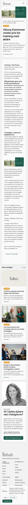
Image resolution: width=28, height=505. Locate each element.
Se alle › (24, 267)
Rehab (4, 468)
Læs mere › (6, 301)
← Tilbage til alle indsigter (11, 254)
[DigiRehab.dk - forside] (7, 3)
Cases (16, 464)
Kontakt (17, 472)
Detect (4, 471)
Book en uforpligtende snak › (13, 438)
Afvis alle (12, 497)
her (16, 248)
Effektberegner (18, 480)
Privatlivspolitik (18, 485)
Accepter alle (7, 501)
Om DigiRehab (18, 469)
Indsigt (9, 21)
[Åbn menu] (23, 3)
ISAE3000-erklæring (20, 482)
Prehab (4, 466)
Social (3, 473)
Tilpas (5, 497)
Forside (5, 21)
